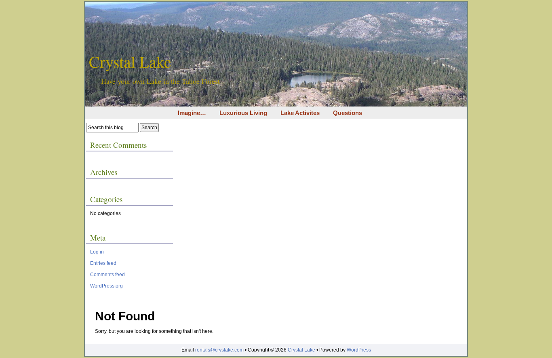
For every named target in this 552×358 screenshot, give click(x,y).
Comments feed (107, 274)
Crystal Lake (130, 61)
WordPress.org (106, 286)
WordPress (359, 350)
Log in (97, 252)
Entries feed (103, 263)
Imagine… (192, 112)
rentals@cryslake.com (219, 350)
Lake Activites (300, 112)
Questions (347, 112)
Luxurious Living (243, 112)
